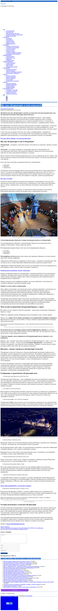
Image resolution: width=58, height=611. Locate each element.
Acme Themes (29, 595)
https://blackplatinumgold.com (15, 524)
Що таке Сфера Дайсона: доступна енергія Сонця (16, 138)
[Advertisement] (29, 18)
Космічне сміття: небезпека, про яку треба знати (15, 270)
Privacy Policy (14, 590)
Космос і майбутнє (5, 526)
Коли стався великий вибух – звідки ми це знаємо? (16, 485)
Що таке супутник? (6, 178)
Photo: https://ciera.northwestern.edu (37, 237)
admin (12, 108)
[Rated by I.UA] (21, 609)
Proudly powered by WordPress (8, 595)
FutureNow (3, 3)
